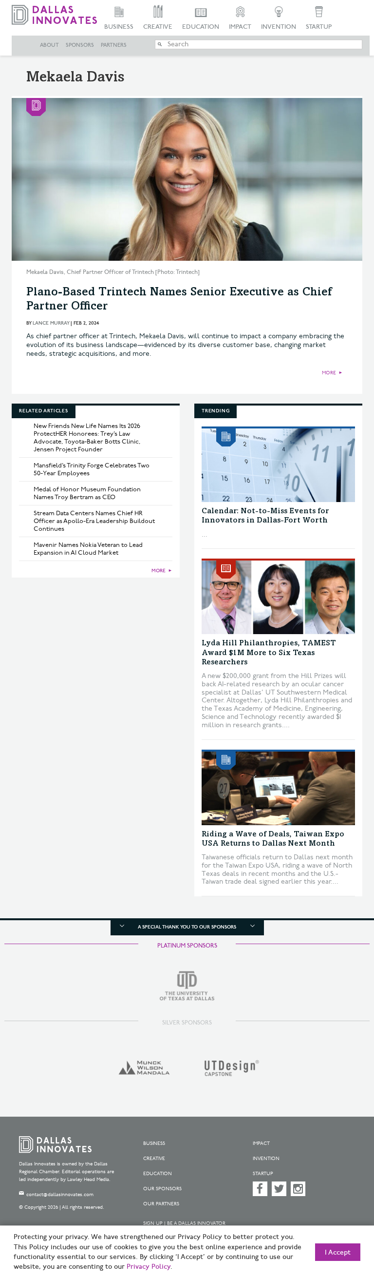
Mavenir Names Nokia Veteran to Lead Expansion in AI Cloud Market (88, 549)
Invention (278, 27)
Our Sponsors (162, 1189)
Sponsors (80, 45)
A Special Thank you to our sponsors (187, 927)
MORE (329, 373)
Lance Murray (51, 323)
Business (118, 27)
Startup (319, 27)
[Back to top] (342, 1224)
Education (200, 27)
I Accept (338, 1252)
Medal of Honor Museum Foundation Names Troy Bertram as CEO (87, 493)
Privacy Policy (148, 1266)
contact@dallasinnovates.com (60, 1195)
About (49, 45)
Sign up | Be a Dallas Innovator (184, 1223)
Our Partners (161, 1204)
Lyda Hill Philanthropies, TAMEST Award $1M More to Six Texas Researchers (269, 652)
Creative (157, 27)
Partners (114, 45)
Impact (240, 27)
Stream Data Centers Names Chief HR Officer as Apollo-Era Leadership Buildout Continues (94, 521)
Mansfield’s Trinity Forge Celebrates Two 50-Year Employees (92, 469)
